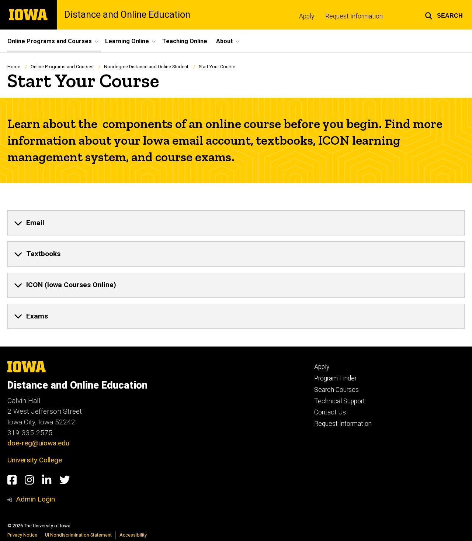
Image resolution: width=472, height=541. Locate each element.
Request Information (354, 16)
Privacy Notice (22, 535)
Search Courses (336, 389)
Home (13, 66)
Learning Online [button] (127, 41)
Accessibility (133, 535)
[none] (236, 222)
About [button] (224, 41)
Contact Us (330, 412)
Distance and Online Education (127, 15)
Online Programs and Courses (62, 66)
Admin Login (35, 499)
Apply (306, 16)
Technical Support (339, 401)
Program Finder (335, 378)
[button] (444, 15)
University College (34, 460)
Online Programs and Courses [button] (49, 41)
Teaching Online (184, 41)
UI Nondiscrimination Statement (78, 535)
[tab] (236, 223)
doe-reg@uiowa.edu (38, 443)
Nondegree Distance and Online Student (146, 66)
